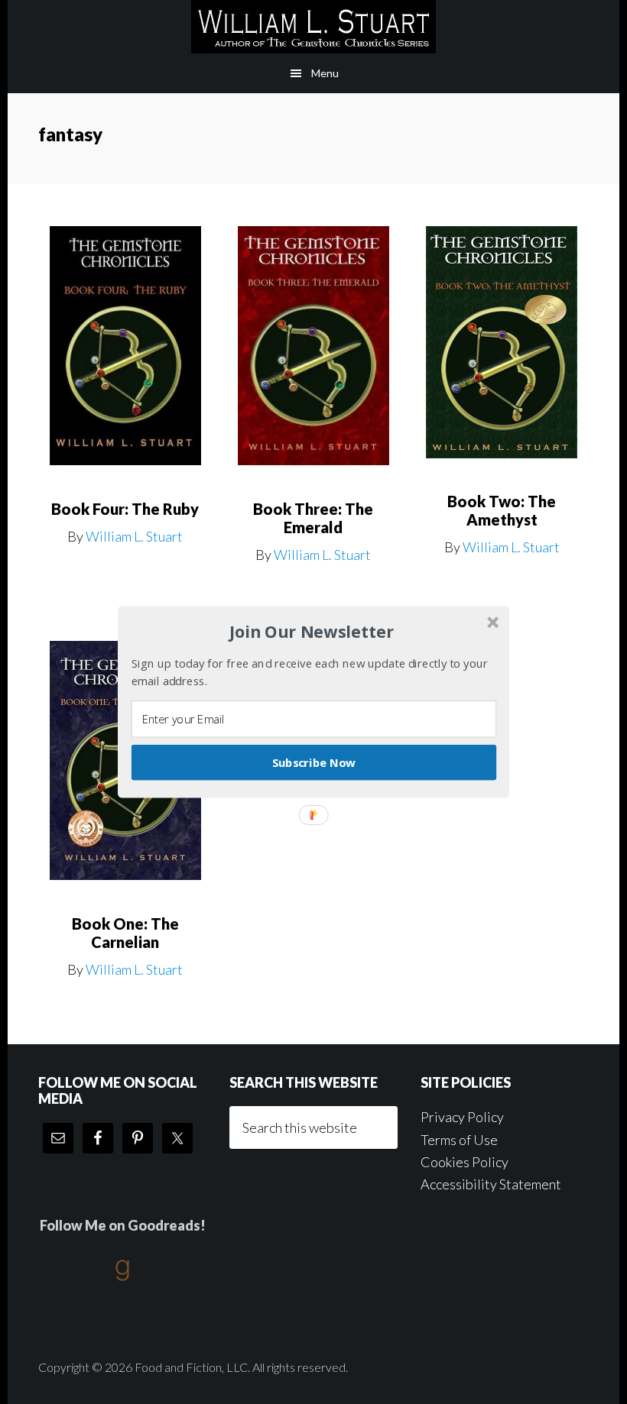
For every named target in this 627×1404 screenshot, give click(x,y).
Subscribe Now (314, 762)
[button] (312, 632)
